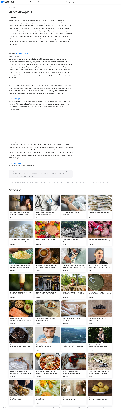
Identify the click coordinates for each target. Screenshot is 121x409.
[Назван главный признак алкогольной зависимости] (73, 365)
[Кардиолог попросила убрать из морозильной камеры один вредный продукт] (21, 207)
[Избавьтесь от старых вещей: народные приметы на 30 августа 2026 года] (47, 286)
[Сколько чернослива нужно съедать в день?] (100, 312)
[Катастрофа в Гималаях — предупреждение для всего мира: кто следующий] (73, 233)
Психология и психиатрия (25, 7)
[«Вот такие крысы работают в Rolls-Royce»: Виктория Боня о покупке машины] (100, 260)
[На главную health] (9, 2)
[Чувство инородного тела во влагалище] (73, 312)
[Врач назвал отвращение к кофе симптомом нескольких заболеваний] (47, 339)
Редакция (55, 407)
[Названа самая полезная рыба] (100, 207)
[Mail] (2, 2)
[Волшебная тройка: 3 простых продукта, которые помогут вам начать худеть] (47, 365)
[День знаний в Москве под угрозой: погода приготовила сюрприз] (100, 339)
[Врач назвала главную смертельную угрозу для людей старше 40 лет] (21, 312)
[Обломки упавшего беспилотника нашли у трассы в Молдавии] (100, 365)
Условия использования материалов (68, 407)
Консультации (12, 7)
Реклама (14, 407)
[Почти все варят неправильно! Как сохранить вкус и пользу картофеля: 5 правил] (21, 260)
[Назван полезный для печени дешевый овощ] (47, 233)
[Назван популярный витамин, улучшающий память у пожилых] (73, 286)
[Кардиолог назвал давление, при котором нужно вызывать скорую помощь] (73, 260)
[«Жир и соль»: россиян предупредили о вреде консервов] (100, 286)
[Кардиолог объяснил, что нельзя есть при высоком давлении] (47, 260)
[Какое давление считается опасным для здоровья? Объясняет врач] (47, 207)
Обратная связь (82, 407)
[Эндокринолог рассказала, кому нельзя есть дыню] (47, 392)
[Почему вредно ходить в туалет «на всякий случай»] (73, 392)
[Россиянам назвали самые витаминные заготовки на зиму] (100, 392)
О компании (8, 407)
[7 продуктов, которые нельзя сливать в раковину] (47, 312)
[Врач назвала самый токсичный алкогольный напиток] (21, 286)
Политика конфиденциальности (110, 407)
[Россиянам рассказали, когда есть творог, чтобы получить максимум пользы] (21, 233)
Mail (3, 407)
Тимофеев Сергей (22, 54)
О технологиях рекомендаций (94, 407)
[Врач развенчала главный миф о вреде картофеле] (21, 392)
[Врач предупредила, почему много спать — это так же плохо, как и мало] (21, 365)
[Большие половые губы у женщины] (73, 207)
